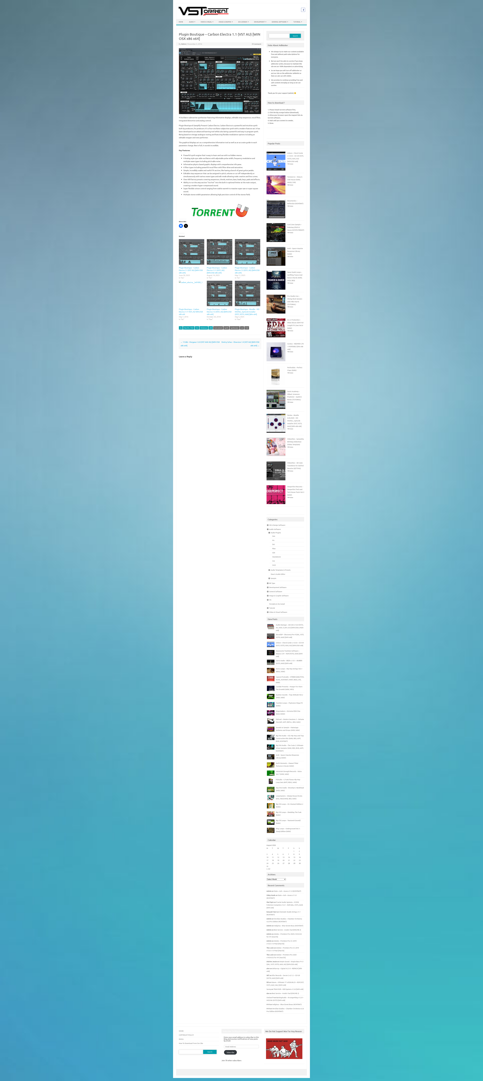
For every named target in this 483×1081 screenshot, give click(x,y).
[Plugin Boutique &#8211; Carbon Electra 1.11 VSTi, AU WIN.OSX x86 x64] (191, 293)
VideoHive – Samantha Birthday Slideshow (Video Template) (295, 441)
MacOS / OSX (189, 328)
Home (181, 22)
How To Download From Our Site (191, 1043)
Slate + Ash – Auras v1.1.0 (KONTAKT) (287, 891)
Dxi (273, 544)
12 (278, 857)
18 (273, 860)
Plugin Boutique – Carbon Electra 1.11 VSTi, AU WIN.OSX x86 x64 (191, 311)
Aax (273, 536)
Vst (197, 328)
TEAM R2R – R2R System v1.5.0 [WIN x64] (288, 989)
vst (242, 328)
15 (294, 857)
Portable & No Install (277, 604)
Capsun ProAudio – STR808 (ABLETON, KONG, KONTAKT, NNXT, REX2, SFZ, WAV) (290, 679)
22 (294, 860)
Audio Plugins (276, 533)
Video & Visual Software (278, 612)
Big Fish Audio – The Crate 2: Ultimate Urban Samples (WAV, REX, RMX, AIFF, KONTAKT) (290, 748)
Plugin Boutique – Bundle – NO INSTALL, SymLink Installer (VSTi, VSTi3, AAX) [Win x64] (247, 311)
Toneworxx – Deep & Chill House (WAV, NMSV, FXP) (294, 179)
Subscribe (230, 1052)
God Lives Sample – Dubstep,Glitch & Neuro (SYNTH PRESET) (295, 227)
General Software (279, 22)
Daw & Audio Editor (278, 574)
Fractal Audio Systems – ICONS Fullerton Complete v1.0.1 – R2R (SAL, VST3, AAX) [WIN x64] (285, 905)
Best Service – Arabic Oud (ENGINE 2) (287, 930)
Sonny (269, 989)
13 (283, 857)
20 (283, 860)
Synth (226, 328)
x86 (210, 328)
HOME (181, 1031)
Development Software (277, 587)
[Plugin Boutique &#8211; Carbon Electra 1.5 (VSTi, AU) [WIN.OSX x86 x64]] (219, 293)
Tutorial (296, 22)
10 (267, 857)
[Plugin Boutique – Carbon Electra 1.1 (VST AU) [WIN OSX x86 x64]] (191, 251)
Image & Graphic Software (279, 596)
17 (267, 860)
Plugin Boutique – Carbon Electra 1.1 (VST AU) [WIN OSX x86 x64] (191, 270)
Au (181, 328)
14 (289, 857)
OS (270, 600)
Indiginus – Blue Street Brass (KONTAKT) (288, 926)
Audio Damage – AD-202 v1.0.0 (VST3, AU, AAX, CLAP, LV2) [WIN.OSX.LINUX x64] (289, 627)
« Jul (268, 869)
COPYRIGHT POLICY (186, 1035)
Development (259, 22)
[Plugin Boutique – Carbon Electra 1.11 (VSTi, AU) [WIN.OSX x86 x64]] (219, 251)
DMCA (181, 1039)
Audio (191, 22)
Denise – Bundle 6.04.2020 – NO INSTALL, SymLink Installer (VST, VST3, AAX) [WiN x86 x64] (294, 420)
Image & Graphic (225, 22)
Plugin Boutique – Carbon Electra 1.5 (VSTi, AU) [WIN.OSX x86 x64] (247, 270)
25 (273, 863)
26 (278, 863)
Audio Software (275, 529)
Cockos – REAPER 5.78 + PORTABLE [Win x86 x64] (295, 346)
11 (273, 857)
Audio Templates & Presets (281, 570)
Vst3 (274, 565)
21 (289, 860)
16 (300, 857)
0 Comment (256, 44)
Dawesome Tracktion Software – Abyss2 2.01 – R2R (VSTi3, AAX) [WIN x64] (289, 653)
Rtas (274, 548)
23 (300, 860)
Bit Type (272, 583)
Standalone (276, 557)
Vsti (246, 328)
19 (278, 860)
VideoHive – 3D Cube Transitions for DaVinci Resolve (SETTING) (295, 465)
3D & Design (242, 22)
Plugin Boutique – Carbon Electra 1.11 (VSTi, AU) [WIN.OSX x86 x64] (217, 270)
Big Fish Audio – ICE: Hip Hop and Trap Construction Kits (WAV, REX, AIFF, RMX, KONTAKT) (290, 738)
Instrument (218, 328)
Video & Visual (206, 22)
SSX (273, 553)
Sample (273, 578)
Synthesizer (234, 328)
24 (267, 863)
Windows (203, 328)
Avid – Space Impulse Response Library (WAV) (295, 251)
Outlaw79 (270, 997)
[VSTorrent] (203, 15)
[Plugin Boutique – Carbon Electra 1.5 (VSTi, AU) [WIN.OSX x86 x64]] (247, 251)
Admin (183, 44)
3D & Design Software (277, 525)
